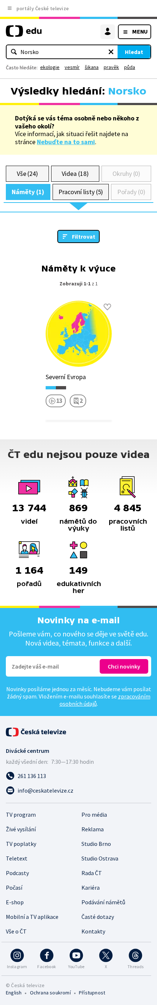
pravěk (111, 67)
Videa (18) (75, 173)
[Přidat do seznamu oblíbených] (107, 307)
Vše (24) (27, 173)
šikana (92, 67)
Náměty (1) (28, 192)
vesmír (72, 67)
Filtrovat (83, 236)
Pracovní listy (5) (80, 192)
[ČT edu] (24, 34)
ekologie (50, 67)
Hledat (134, 51)
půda (129, 67)
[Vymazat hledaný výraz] (111, 51)
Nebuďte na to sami (66, 142)
